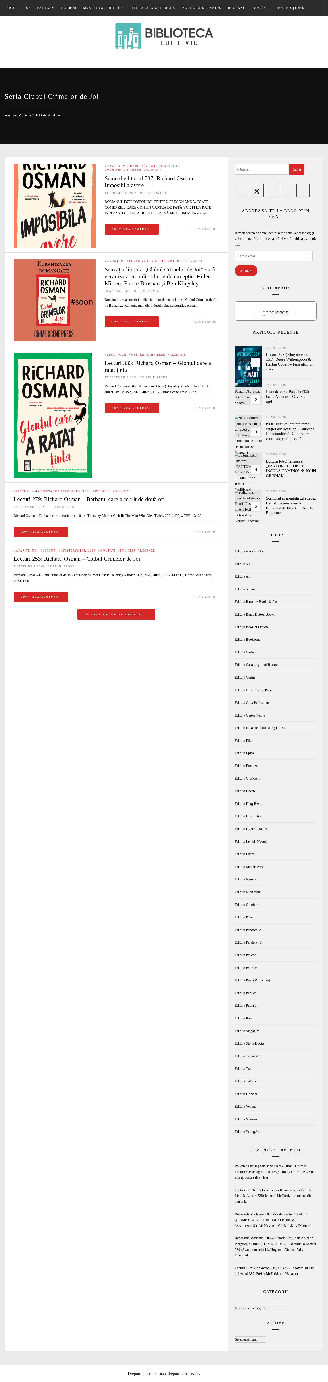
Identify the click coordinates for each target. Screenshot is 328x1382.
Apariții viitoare (123, 166)
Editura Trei (243, 1068)
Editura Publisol (246, 1005)
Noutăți (261, 8)
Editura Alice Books (249, 551)
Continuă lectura (130, 229)
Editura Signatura (247, 1031)
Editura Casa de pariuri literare (256, 665)
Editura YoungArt (247, 1132)
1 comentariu (204, 229)
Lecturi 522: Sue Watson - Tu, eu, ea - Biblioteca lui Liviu (275, 1268)
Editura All (242, 564)
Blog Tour (116, 354)
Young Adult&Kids (201, 8)
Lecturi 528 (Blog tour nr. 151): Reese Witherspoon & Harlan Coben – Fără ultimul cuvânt (289, 361)
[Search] (316, 8)
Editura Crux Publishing (252, 702)
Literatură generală (152, 8)
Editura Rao (243, 1018)
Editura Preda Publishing (252, 980)
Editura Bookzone (247, 639)
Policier (103, 491)
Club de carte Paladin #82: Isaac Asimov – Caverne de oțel (288, 396)
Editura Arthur (245, 589)
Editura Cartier (245, 652)
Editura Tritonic (246, 1081)
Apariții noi (27, 550)
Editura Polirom (246, 968)
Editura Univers (246, 1094)
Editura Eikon (244, 740)
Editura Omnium (246, 905)
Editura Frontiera (247, 766)
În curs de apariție (162, 166)
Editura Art (242, 576)
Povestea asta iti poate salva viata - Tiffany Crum (269, 1166)
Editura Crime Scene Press (253, 690)
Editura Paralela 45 (248, 942)
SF (28, 8)
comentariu (205, 321)
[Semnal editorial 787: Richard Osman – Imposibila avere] (55, 206)
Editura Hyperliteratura (251, 829)
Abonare (246, 271)
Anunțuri (116, 261)
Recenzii (237, 8)
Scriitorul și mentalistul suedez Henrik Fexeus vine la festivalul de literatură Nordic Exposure (291, 505)
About (12, 8)
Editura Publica (245, 993)
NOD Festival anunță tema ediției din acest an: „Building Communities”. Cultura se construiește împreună (290, 431)
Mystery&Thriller (103, 8)
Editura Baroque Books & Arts (256, 601)
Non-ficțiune (290, 8)
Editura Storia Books (249, 1043)
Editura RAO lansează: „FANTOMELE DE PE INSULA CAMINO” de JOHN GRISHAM (291, 468)
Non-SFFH (82, 491)
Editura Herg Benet (248, 804)
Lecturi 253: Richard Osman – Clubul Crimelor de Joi (77, 559)
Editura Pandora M (248, 930)
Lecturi (23, 491)
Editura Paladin (245, 917)
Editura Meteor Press (249, 867)
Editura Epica (244, 753)
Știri (197, 261)
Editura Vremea (246, 1119)
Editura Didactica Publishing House (260, 728)
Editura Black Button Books (255, 614)
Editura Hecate (245, 791)
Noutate (153, 170)
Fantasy (45, 8)
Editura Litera (244, 854)
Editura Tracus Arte (248, 1056)
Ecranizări (139, 261)
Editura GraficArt (247, 778)
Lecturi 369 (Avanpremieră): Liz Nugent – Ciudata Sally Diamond (275, 1249)
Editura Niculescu (247, 892)
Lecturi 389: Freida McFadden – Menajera (268, 1273)
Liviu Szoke (156, 192)
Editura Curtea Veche (250, 715)
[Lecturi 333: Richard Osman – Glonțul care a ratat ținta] (53, 355)
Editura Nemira (245, 879)
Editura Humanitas (248, 816)
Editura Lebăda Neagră (251, 841)
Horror (69, 8)
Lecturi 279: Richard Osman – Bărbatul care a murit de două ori (89, 499)
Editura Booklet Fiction (251, 627)
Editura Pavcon (245, 955)
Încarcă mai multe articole (115, 614)
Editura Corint (245, 677)
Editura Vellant (245, 1106)
